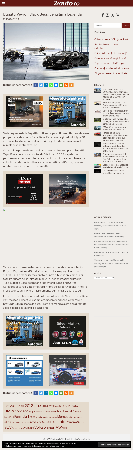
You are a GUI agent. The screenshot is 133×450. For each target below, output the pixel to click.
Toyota (21, 428)
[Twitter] (41, 85)
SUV (8, 427)
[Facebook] (36, 85)
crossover (39, 412)
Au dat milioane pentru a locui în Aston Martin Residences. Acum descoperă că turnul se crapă (111, 244)
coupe (32, 411)
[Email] (61, 85)
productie (36, 422)
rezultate (57, 421)
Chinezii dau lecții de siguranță (110, 53)
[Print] (66, 85)
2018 (61, 406)
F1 (73, 411)
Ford (12, 417)
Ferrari (7, 417)
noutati (79, 417)
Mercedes (64, 417)
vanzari (29, 427)
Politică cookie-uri (56, 446)
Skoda (80, 422)
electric (56, 411)
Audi (67, 406)
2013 (37, 406)
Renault (46, 422)
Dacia (47, 411)
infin (88, 439)
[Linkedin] (46, 85)
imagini (39, 417)
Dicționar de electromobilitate (110, 73)
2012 (29, 406)
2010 (14, 406)
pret (28, 422)
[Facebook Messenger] (56, 85)
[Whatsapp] (51, 85)
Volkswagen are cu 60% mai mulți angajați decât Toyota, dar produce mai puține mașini (111, 263)
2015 (51, 406)
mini (74, 417)
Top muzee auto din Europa (109, 63)
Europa (66, 411)
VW (59, 427)
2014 (45, 406)
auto (75, 406)
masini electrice (50, 417)
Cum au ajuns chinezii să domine (111, 68)
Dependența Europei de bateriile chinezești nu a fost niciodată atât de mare (110, 225)
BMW (9, 411)
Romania (71, 422)
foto (32, 416)
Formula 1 (21, 417)
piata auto (15, 422)
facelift (79, 411)
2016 (56, 406)
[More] (71, 85)
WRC (64, 428)
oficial (7, 422)
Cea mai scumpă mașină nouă (110, 58)
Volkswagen (44, 427)
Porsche (22, 422)
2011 (21, 406)
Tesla (14, 428)
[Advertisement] (113, 195)
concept (21, 411)
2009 (6, 406)
